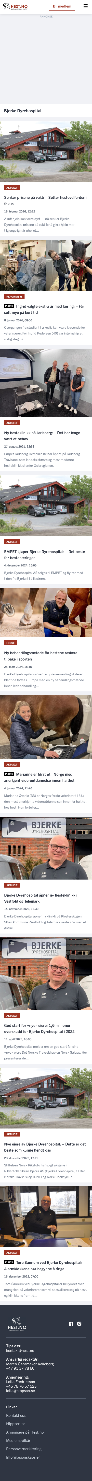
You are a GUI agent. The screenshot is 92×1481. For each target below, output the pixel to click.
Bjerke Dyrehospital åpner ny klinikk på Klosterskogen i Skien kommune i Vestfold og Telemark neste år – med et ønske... (45, 922)
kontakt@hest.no (20, 1350)
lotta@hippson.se (20, 1390)
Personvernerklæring (23, 1448)
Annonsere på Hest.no (25, 1432)
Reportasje (14, 296)
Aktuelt (11, 187)
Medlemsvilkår (18, 1440)
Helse (10, 642)
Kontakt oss (16, 1415)
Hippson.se (15, 1423)
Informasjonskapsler (23, 1457)
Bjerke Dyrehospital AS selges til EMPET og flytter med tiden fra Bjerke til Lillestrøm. (43, 575)
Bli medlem (62, 6)
